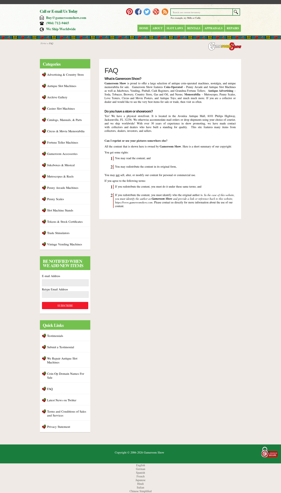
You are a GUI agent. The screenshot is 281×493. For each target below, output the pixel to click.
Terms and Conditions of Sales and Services (66, 413)
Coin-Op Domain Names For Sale (65, 375)
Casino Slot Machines (61, 108)
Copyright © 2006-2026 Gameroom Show (139, 452)
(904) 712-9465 (57, 23)
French (141, 476)
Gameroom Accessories (62, 154)
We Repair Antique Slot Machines (62, 360)
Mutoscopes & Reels (60, 176)
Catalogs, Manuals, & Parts (64, 120)
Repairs (233, 28)
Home (143, 28)
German (140, 469)
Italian (140, 487)
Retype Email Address (55, 289)
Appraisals (213, 28)
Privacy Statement (58, 427)
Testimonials (55, 336)
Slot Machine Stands (60, 210)
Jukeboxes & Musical (61, 165)
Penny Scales (55, 199)
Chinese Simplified (141, 491)
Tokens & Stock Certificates (65, 221)
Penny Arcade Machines (62, 188)
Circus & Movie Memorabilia (66, 131)
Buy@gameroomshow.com (66, 17)
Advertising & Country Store (65, 74)
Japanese (140, 480)
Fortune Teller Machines (62, 142)
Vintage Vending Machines (64, 244)
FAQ (50, 389)
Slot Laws (175, 28)
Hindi (140, 484)
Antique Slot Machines (61, 86)
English (140, 465)
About (157, 28)
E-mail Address (51, 276)
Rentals (193, 28)
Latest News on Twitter (61, 400)
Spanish (140, 472)
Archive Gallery (57, 97)
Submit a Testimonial (60, 347)
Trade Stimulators (58, 233)
